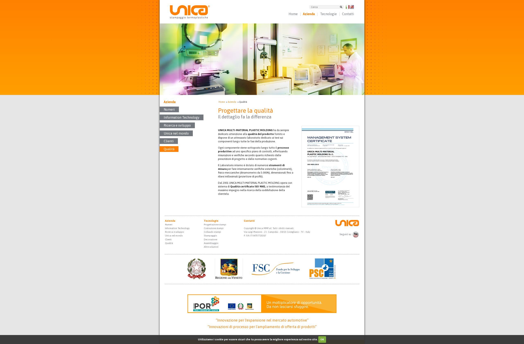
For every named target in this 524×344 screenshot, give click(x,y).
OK (322, 339)
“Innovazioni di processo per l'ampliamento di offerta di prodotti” (262, 327)
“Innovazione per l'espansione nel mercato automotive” (262, 320)
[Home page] (190, 18)
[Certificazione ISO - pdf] (330, 206)
